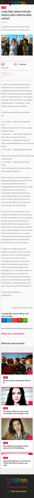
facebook (4, 320)
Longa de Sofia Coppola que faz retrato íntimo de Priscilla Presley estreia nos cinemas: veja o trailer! (16, 463)
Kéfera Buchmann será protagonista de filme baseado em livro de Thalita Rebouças (15, 447)
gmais (14, 320)
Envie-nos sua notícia (18, 491)
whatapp (24, 320)
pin (19, 320)
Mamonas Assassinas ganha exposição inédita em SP (17, 381)
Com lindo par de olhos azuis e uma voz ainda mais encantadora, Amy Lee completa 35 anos (16, 412)
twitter (9, 320)
